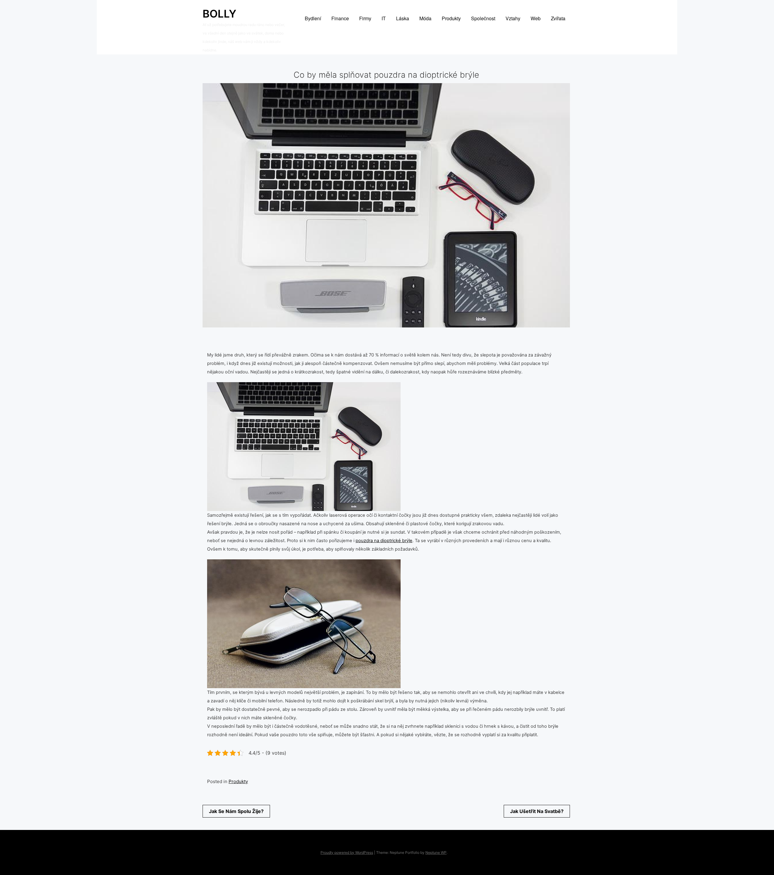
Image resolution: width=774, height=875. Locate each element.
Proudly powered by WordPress (346, 852)
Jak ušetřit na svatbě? (537, 811)
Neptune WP (436, 852)
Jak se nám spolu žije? (236, 811)
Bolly (219, 13)
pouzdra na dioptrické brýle (384, 540)
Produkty (238, 781)
